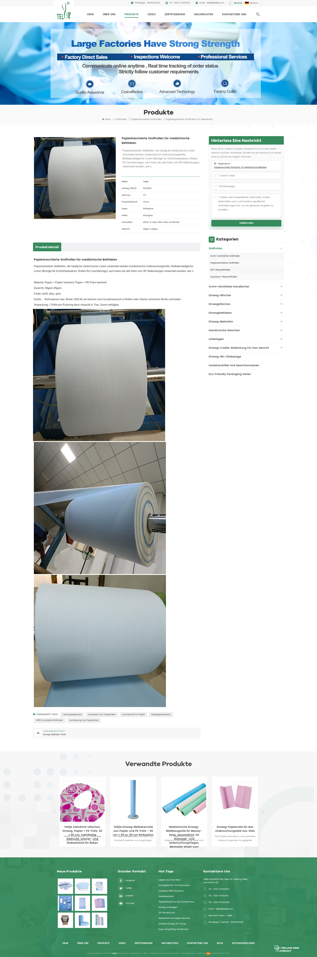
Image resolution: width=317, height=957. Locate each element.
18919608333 (153, 2)
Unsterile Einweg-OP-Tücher (172, 923)
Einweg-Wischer (220, 295)
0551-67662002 (182, 2)
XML (145, 953)
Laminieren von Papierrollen (102, 714)
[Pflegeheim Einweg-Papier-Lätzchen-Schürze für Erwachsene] (82, 903)
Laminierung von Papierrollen (83, 720)
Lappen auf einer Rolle (169, 880)
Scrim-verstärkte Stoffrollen (225, 256)
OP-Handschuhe (166, 912)
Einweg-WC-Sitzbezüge (225, 357)
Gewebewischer (166, 896)
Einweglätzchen (219, 304)
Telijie (229, 915)
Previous (54, 812)
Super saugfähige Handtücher (173, 929)
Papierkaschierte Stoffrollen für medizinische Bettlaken (240, 167)
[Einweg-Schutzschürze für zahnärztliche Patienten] (99, 903)
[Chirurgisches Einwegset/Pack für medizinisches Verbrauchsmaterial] (65, 903)
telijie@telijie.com (215, 2)
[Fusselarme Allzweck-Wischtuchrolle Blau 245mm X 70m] (82, 920)
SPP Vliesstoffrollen (220, 270)
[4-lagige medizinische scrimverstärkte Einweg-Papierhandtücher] (99, 886)
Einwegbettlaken (220, 313)
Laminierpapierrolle (72, 714)
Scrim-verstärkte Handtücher (229, 286)
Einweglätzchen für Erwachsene (174, 885)
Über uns (109, 14)
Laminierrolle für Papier (133, 714)
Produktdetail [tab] (47, 247)
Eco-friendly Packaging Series (230, 374)
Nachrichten (203, 14)
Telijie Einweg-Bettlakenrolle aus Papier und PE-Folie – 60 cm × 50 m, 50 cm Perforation (82, 829)
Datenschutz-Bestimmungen (164, 953)
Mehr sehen (235, 848)
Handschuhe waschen (224, 330)
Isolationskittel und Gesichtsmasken (234, 365)
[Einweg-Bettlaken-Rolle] (235, 799)
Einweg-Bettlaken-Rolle (235, 827)
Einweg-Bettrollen (221, 321)
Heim (90, 14)
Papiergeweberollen (161, 714)
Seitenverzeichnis (243, 943)
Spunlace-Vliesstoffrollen (223, 277)
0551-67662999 (221, 902)
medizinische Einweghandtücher (174, 918)
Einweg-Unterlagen (167, 907)
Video (151, 14)
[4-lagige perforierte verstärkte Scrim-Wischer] (65, 920)
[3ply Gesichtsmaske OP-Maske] (82, 886)
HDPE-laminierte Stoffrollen (49, 720)
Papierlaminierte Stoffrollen (146, 119)
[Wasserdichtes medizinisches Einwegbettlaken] (65, 886)
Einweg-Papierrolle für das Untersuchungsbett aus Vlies (184, 829)
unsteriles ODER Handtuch (171, 891)
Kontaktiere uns (234, 14)
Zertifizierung (175, 14)
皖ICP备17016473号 (220, 953)
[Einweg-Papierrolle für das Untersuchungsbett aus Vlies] (184, 799)
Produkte (131, 14)
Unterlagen (216, 339)
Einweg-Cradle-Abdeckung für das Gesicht (239, 348)
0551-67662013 (221, 895)
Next (262, 812)
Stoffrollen (121, 119)
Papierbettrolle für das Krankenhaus (176, 901)
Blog (220, 943)
